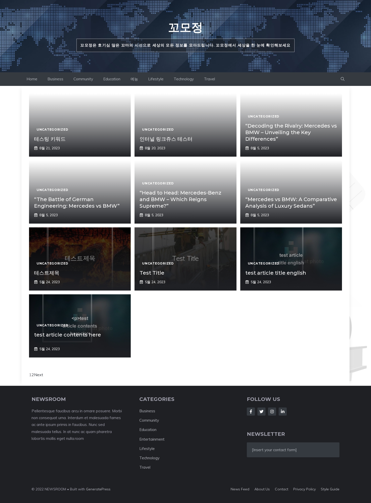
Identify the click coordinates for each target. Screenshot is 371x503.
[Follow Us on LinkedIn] (283, 412)
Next (38, 374)
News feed (240, 489)
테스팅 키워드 (50, 139)
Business (55, 79)
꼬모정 (185, 27)
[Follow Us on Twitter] (261, 412)
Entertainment (152, 439)
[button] (343, 79)
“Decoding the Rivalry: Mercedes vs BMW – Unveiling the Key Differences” (291, 132)
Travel (209, 79)
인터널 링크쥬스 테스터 (166, 139)
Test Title (152, 273)
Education (111, 79)
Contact (281, 489)
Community (83, 79)
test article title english (275, 273)
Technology (184, 79)
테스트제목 (46, 273)
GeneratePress (98, 489)
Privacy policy (304, 489)
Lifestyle (156, 79)
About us (262, 489)
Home (31, 79)
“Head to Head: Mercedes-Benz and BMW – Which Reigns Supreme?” (180, 199)
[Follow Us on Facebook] (251, 412)
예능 (134, 79)
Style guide (330, 489)
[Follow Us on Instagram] (272, 412)
